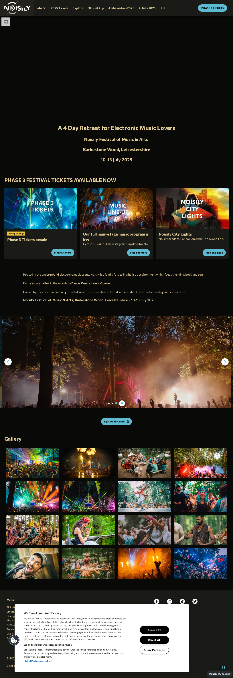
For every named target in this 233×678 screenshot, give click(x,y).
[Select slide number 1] (109, 403)
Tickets (11, 607)
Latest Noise (14, 611)
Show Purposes (154, 649)
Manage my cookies (219, 674)
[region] (102, 638)
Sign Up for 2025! (115, 421)
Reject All (154, 639)
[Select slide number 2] (112, 403)
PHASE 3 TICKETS (212, 7)
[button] (16, 8)
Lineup (11, 616)
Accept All (154, 629)
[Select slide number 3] (116, 403)
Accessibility (14, 624)
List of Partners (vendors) (38, 661)
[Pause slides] (122, 403)
